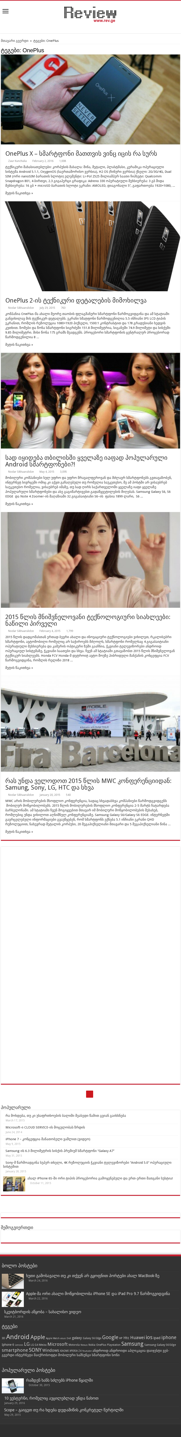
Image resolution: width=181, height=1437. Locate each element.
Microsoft (57, 1344)
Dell (69, 1338)
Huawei (137, 1337)
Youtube (87, 1351)
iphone (168, 1337)
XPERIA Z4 (75, 1350)
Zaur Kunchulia (17, 161)
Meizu (43, 1344)
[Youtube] (89, 1094)
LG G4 (34, 1344)
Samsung (132, 1344)
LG (27, 1344)
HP (121, 1338)
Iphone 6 (8, 1344)
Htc (126, 1338)
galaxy (77, 1338)
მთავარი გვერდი (14, 41)
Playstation (114, 1344)
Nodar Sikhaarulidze (21, 307)
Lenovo (19, 1345)
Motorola (74, 1344)
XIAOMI (64, 1350)
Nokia (92, 1344)
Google (110, 1337)
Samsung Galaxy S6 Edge (160, 1344)
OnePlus (101, 1344)
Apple (37, 1337)
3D (3, 1338)
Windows (50, 1350)
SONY (35, 1350)
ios (149, 1337)
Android (18, 1337)
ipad (156, 1338)
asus (63, 1338)
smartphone (15, 1350)
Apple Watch (53, 1338)
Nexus (84, 1345)
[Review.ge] (90, 14)
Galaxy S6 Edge (92, 1338)
